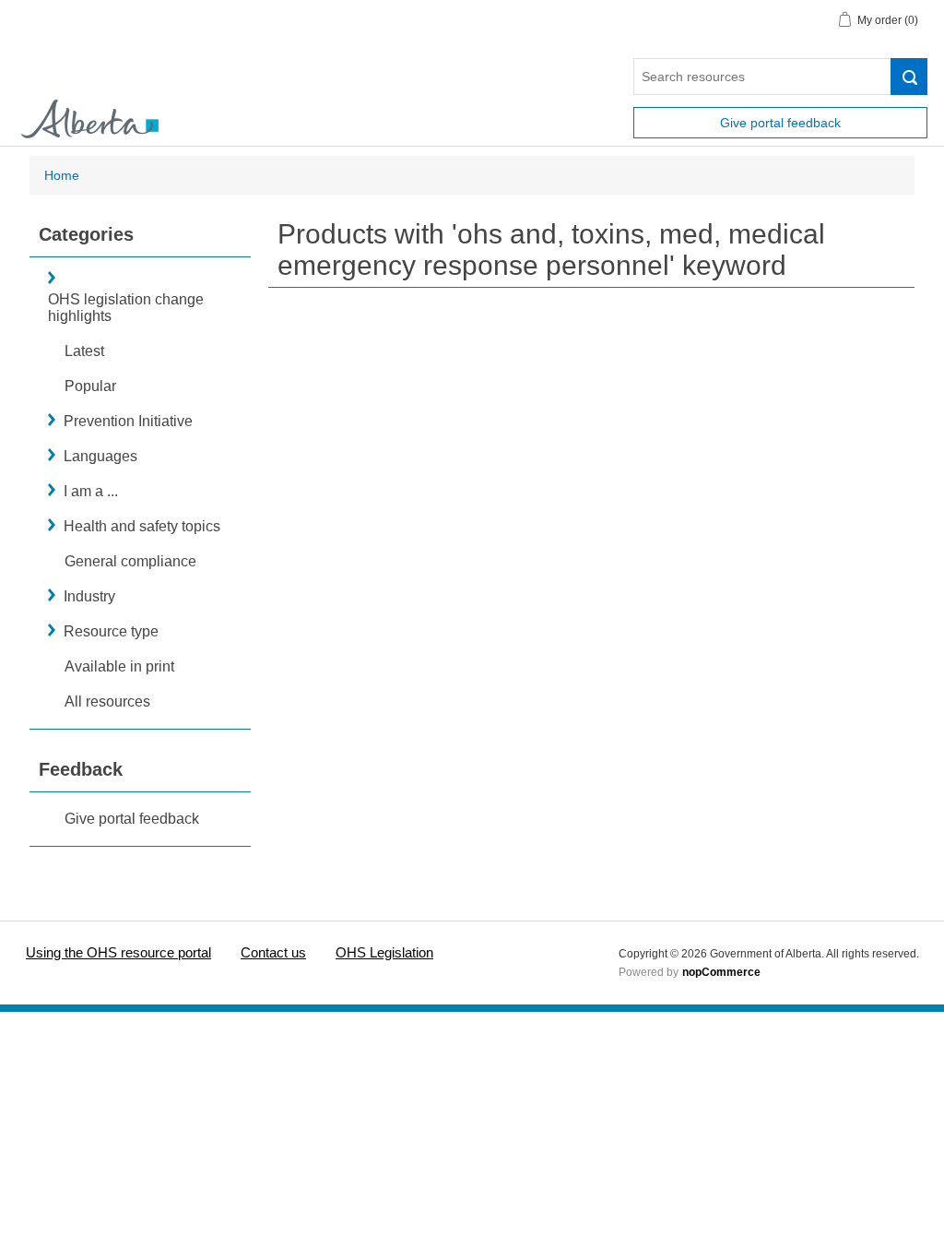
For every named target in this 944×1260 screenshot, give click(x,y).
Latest (84, 351)
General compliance (130, 561)
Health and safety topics (142, 526)
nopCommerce (721, 972)
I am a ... (91, 491)
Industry (89, 596)
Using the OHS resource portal (118, 952)
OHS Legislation (384, 952)
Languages (100, 456)
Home (61, 175)
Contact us (273, 952)
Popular (90, 386)
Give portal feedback (780, 122)
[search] (909, 76)
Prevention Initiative (128, 421)
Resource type (111, 631)
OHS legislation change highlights (126, 307)
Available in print (119, 666)
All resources (107, 701)
